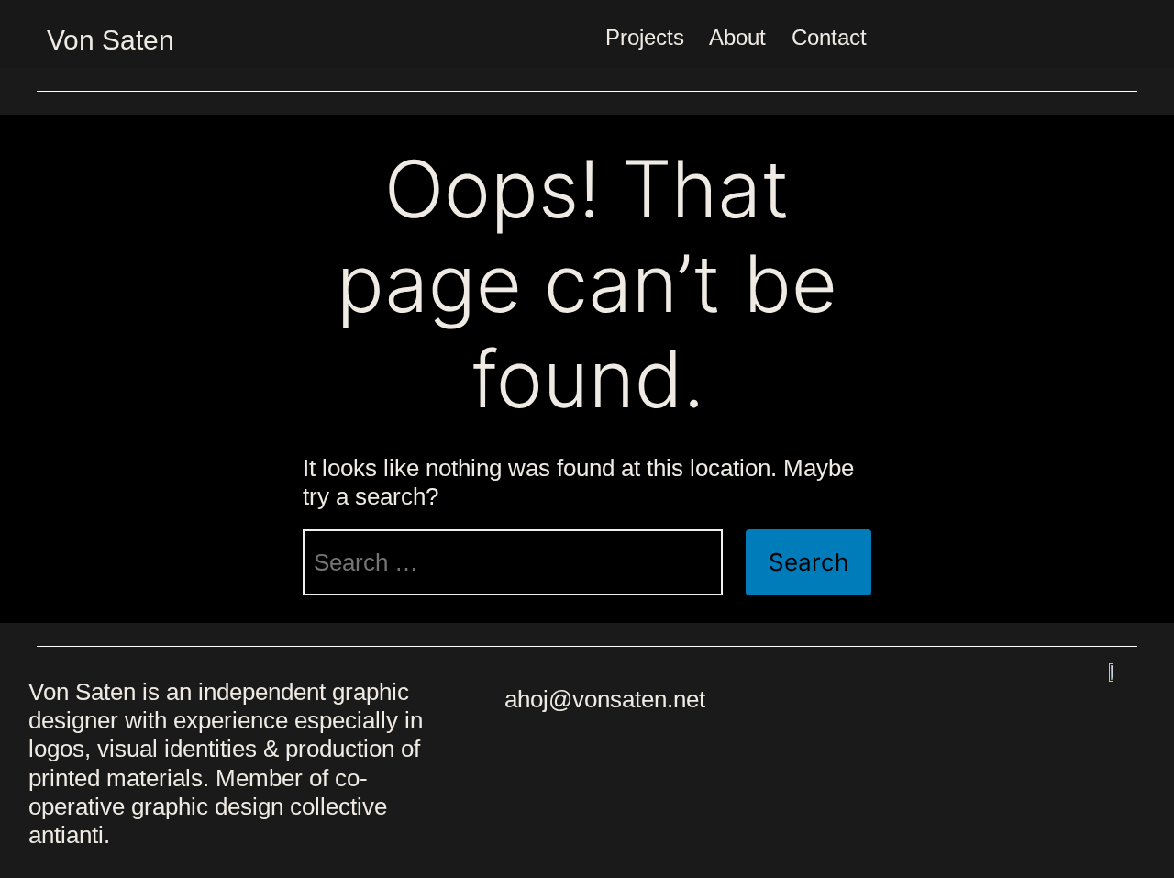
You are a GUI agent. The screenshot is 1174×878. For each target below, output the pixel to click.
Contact (829, 37)
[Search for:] (513, 562)
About (737, 37)
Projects (644, 37)
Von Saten (110, 40)
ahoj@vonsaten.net (604, 699)
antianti (66, 835)
